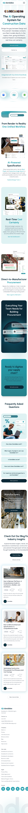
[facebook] (8, 789)
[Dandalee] (8, 3)
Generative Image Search (16, 171)
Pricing (3, 732)
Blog (2, 739)
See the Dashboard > (14, 236)
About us (3, 730)
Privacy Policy (4, 772)
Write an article (5, 737)
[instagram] (3, 789)
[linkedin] (13, 789)
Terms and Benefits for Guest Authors (10, 781)
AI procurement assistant (7, 763)
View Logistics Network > (14, 295)
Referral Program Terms (7, 779)
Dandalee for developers (7, 756)
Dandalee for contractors (7, 754)
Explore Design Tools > (14, 180)
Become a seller (5, 758)
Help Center (4, 743)
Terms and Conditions (6, 776)
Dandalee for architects (7, 751)
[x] (18, 789)
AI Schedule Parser (5, 760)
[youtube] (22, 789)
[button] (24, 3)
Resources (3, 741)
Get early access (5, 734)
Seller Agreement (5, 774)
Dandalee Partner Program (7, 765)
